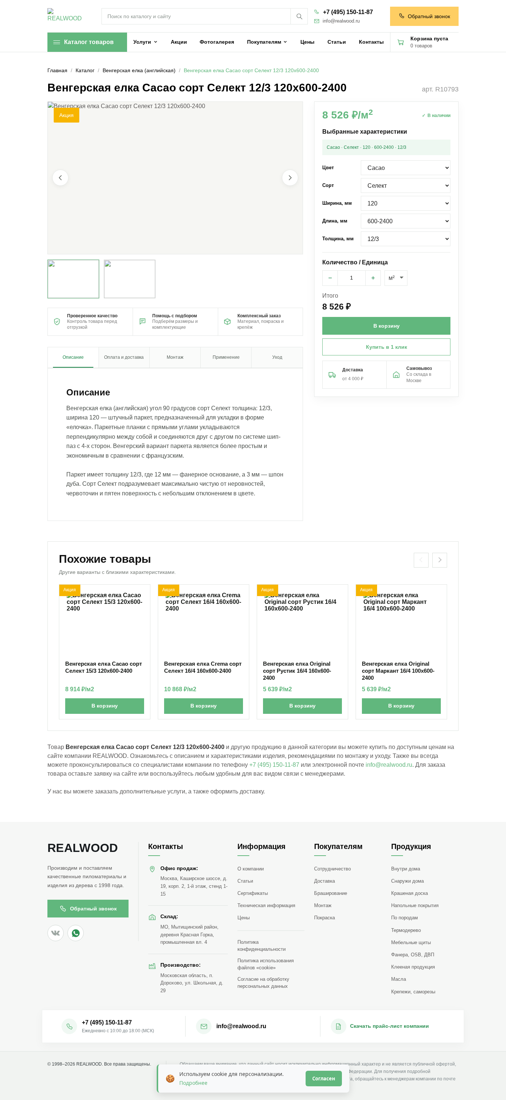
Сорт (328, 185)
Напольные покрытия (415, 905)
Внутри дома (405, 869)
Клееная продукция (413, 967)
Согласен (323, 1078)
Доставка (324, 881)
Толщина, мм (338, 238)
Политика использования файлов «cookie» (265, 964)
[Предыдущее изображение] (60, 178)
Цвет (328, 167)
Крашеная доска (409, 893)
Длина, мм (334, 221)
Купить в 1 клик (386, 347)
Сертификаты (252, 893)
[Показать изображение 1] (73, 279)
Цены (243, 917)
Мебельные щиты (411, 942)
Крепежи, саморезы (413, 991)
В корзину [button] (386, 326)
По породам (404, 917)
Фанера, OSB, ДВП (412, 954)
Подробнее (193, 1082)
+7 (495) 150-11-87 (348, 12)
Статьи (245, 881)
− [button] (330, 278)
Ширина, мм (337, 203)
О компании (250, 869)
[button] (175, 178)
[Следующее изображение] (290, 178)
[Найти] (298, 16)
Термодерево (406, 930)
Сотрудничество (332, 869)
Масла (398, 979)
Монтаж (323, 905)
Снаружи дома (407, 881)
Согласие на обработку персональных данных (263, 982)
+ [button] (373, 278)
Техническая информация (266, 905)
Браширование (330, 893)
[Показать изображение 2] (130, 279)
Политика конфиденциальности (261, 945)
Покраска (324, 917)
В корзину (104, 706)
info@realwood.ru (341, 21)
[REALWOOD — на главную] (66, 16)
